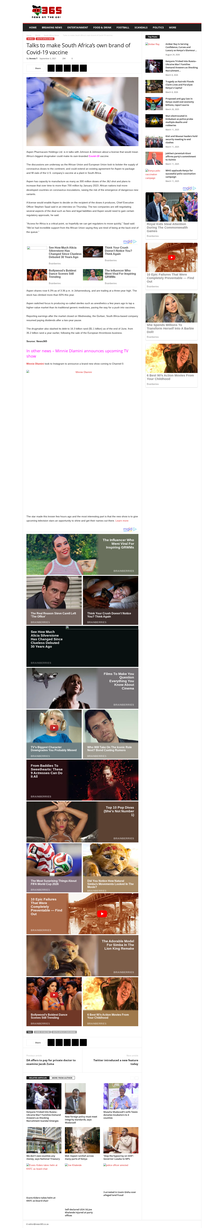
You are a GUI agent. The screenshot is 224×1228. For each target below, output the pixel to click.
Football (123, 27)
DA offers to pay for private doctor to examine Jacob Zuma (51, 1062)
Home (33, 27)
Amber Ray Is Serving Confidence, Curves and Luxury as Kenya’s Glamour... (181, 47)
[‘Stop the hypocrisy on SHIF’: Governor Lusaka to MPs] (120, 1140)
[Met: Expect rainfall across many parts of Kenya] (82, 1140)
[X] (59, 68)
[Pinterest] (67, 68)
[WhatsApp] (75, 68)
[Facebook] (51, 68)
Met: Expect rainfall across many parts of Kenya (79, 1157)
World (37, 35)
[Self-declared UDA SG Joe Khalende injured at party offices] (82, 1185)
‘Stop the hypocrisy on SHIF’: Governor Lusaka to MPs (118, 1157)
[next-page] (136, 1078)
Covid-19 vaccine (42, 1032)
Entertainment (77, 27)
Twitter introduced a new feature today (115, 1062)
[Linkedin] (83, 68)
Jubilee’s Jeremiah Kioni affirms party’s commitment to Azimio (181, 156)
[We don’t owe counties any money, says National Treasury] (43, 1140)
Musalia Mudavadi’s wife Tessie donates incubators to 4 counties (120, 1114)
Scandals (141, 27)
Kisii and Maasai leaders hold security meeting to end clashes (181, 139)
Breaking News (52, 27)
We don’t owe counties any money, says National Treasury (43, 1157)
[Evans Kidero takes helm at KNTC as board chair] (43, 1179)
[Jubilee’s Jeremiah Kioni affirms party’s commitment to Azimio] (154, 158)
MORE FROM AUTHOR (62, 1077)
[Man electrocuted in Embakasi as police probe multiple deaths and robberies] (154, 120)
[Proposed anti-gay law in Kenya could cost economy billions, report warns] (154, 103)
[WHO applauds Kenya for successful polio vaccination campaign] (154, 175)
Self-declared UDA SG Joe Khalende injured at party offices (79, 1212)
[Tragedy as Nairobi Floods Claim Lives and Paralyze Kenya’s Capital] (154, 86)
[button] (196, 27)
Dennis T (33, 58)
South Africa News (51, 35)
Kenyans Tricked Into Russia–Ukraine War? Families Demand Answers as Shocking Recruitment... (182, 66)
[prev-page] (132, 1078)
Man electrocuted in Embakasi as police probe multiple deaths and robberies (179, 120)
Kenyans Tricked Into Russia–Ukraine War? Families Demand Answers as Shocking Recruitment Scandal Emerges (43, 1116)
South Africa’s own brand (64, 1032)
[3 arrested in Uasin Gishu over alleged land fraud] (120, 1176)
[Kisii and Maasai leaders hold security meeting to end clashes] (154, 141)
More (172, 27)
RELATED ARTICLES (38, 1077)
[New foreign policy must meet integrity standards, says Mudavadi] (82, 1098)
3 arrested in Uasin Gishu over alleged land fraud (119, 1194)
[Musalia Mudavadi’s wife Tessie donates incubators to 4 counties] (120, 1096)
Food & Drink (102, 27)
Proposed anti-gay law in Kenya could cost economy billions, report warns (180, 102)
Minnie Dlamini (35, 363)
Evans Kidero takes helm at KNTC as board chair (40, 1199)
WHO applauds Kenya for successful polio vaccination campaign (181, 173)
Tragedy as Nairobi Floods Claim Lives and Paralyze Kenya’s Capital (180, 84)
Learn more (121, 520)
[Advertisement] (137, 11)
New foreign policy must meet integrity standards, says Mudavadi (81, 1119)
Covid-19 (94, 156)
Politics (158, 27)
